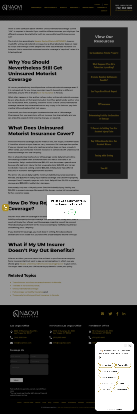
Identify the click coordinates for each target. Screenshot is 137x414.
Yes (71, 212)
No (64, 212)
